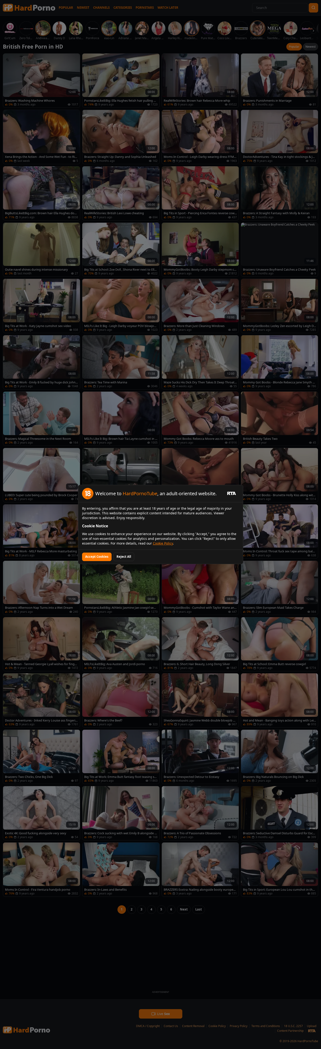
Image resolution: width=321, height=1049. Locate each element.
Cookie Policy (163, 543)
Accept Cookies (96, 556)
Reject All (124, 556)
